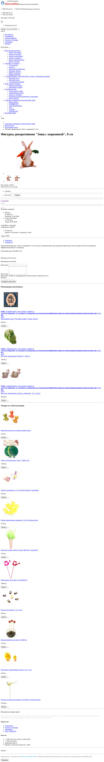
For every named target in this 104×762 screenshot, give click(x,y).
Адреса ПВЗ (5, 236)
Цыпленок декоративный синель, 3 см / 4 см (16, 670)
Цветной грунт (14, 78)
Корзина (8, 44)
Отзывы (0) (9, 242)
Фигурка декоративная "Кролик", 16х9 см (15, 356)
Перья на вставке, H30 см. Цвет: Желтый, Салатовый (19, 550)
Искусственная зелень (16, 60)
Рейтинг (4, 277)
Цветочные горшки (15, 87)
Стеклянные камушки (16, 82)
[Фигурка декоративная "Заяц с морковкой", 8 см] (28, 173)
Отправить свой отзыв (8, 281)
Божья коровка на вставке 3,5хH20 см (14, 640)
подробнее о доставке (8, 225)
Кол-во (7, 195)
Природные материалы (17, 69)
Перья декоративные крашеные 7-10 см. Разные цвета (19, 520)
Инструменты (14, 98)
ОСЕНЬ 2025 (13, 111)
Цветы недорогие (15, 54)
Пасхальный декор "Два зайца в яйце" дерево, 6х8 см (19, 319)
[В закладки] (8, 326)
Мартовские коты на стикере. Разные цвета (16, 430)
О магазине (9, 726)
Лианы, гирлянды (15, 58)
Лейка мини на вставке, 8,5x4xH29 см (14, 580)
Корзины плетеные (15, 85)
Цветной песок (14, 80)
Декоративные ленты (16, 93)
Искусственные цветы (12, 50)
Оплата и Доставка (11, 40)
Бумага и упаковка (15, 95)
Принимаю (5, 760)
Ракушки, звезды (15, 71)
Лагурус (12, 67)
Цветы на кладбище (16, 56)
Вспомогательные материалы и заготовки (23, 96)
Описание (8, 240)
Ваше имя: (4, 265)
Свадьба (12, 109)
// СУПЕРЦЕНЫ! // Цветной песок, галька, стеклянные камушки (27, 76)
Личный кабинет (11, 38)
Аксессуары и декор (16, 91)
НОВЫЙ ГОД (14, 104)
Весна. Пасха (13, 102)
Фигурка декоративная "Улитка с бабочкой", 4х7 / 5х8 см (20, 393)
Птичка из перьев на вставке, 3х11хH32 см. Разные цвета (21, 700)
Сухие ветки (13, 65)
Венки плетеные (14, 74)
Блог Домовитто (10, 731)
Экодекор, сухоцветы (12, 63)
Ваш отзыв (4, 274)
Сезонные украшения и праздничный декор (20, 100)
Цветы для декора (15, 52)
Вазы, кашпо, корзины (12, 84)
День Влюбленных (15, 106)
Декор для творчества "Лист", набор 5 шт (15, 460)
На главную (9, 34)
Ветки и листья (14, 61)
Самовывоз (9, 42)
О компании (9, 36)
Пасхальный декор (11, 127)
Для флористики (10, 89)
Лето (10, 107)
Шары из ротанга (15, 73)
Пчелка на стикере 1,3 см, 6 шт (11, 610)
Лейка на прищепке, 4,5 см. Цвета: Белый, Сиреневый (20, 490)
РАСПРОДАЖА (10, 113)
